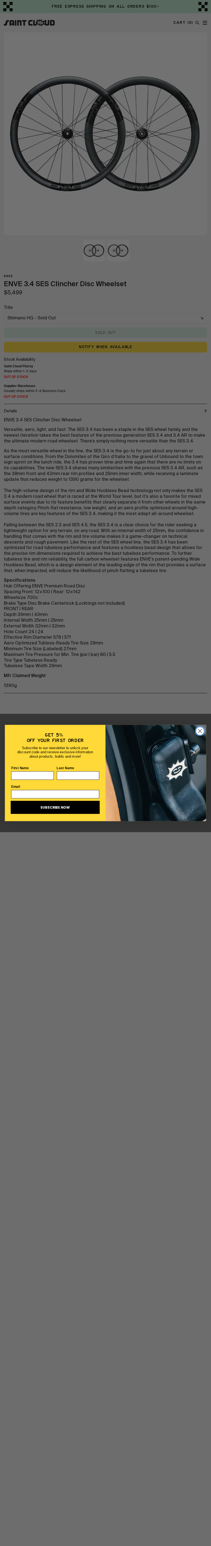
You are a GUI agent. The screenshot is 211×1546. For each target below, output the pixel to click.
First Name (20, 768)
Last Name (65, 768)
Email (15, 786)
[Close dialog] (200, 731)
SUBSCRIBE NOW (55, 807)
